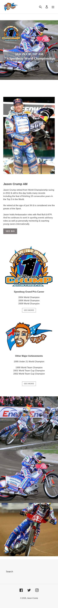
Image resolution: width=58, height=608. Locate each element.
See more (29, 310)
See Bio (10, 231)
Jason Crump (32, 598)
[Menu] (53, 7)
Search (9, 571)
